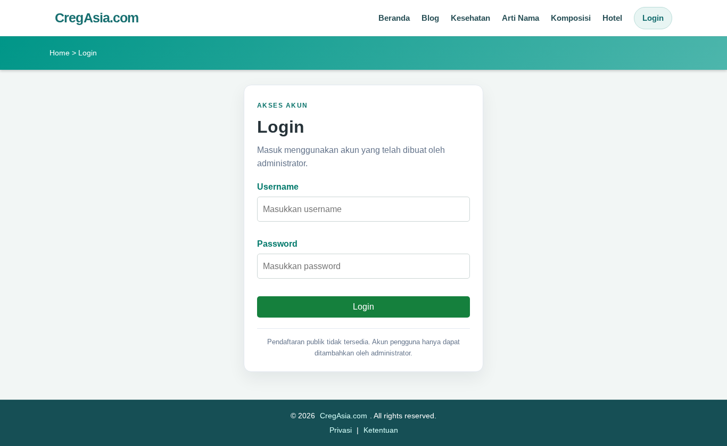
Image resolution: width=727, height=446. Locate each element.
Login (653, 17)
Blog (430, 17)
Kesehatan (470, 17)
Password (277, 243)
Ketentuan (380, 430)
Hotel (612, 17)
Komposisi (571, 17)
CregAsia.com (97, 18)
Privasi (340, 430)
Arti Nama (520, 17)
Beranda (394, 17)
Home (59, 52)
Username (278, 186)
